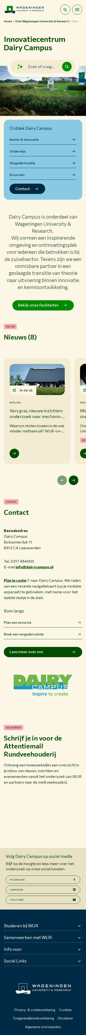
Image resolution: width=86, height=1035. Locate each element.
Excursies (17, 175)
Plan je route (15, 580)
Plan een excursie (17, 622)
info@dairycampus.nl (34, 567)
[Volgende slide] (73, 480)
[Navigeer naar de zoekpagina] (65, 10)
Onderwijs (18, 151)
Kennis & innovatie (24, 139)
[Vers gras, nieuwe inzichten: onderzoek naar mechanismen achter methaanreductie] (14, 453)
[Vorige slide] (62, 480)
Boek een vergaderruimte (24, 634)
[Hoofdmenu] (77, 10)
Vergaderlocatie (22, 163)
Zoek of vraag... (41, 66)
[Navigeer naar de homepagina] (24, 9)
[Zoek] (67, 66)
